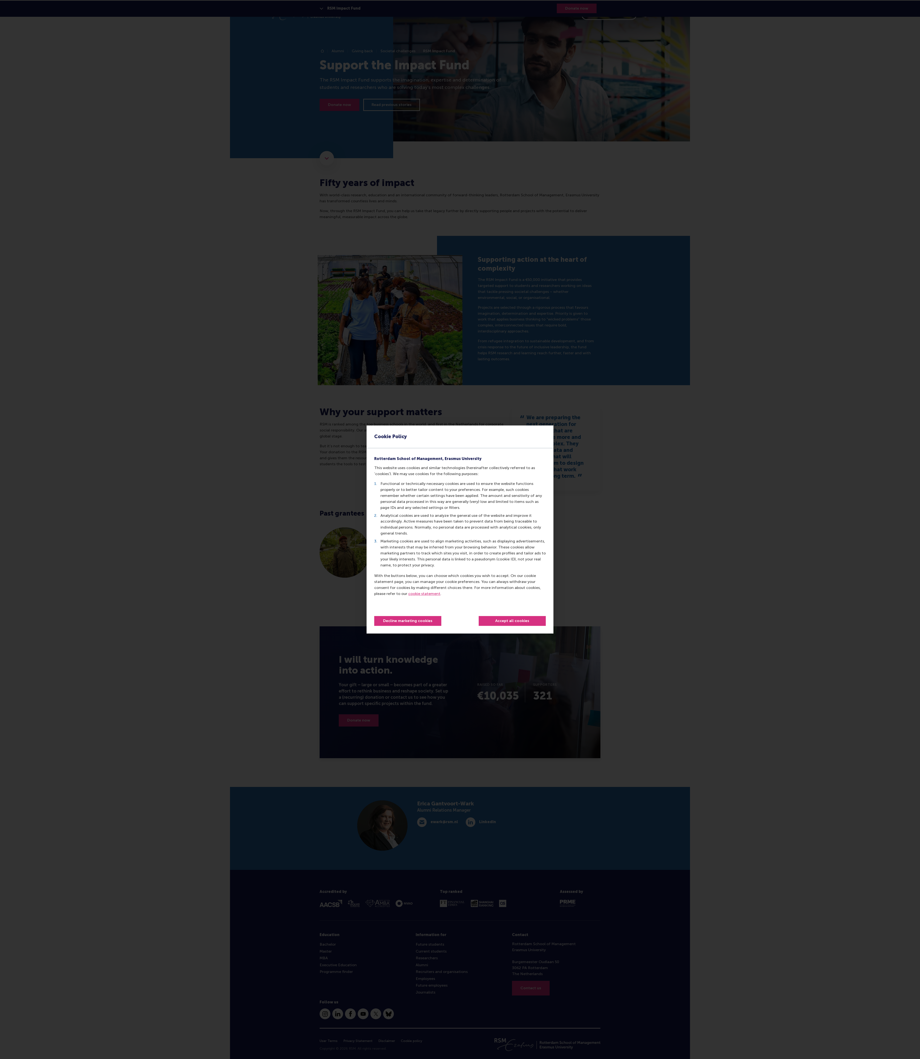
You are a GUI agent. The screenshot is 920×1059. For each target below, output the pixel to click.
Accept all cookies (512, 620)
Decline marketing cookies (407, 620)
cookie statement (424, 593)
